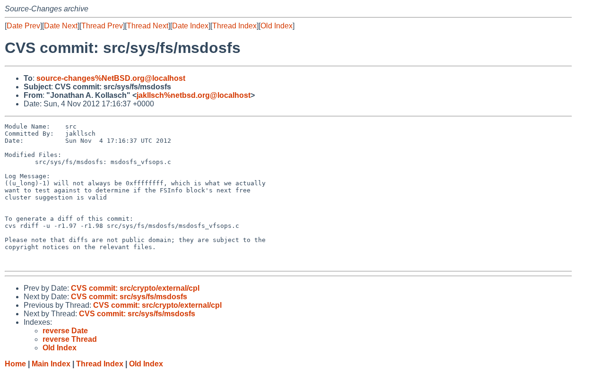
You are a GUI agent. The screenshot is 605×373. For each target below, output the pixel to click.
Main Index (51, 364)
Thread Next (147, 26)
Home (15, 364)
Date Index (190, 26)
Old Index (276, 26)
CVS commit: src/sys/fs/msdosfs (129, 297)
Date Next (61, 26)
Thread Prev (102, 26)
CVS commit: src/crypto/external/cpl (135, 288)
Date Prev (23, 26)
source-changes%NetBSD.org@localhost (110, 78)
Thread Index (234, 26)
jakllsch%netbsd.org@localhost (194, 95)
